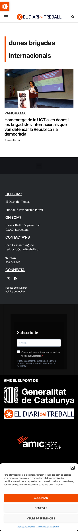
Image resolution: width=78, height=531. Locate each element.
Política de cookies (26, 526)
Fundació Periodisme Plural (24, 210)
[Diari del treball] (39, 17)
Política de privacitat (16, 287)
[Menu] (6, 17)
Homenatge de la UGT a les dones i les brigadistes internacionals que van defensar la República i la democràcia (37, 127)
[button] (4, 6)
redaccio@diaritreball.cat (22, 249)
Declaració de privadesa (48, 526)
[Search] (72, 17)
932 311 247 (12, 262)
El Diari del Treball (17, 201)
